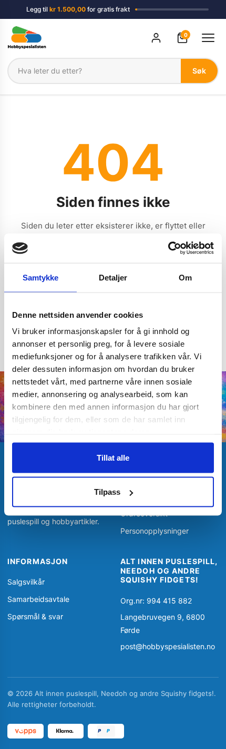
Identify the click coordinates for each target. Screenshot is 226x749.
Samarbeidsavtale (38, 599)
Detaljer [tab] (113, 277)
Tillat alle (113, 457)
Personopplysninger (154, 530)
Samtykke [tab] (41, 277)
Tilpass (107, 491)
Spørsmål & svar (35, 616)
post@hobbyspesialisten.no (167, 646)
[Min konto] (156, 38)
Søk (199, 70)
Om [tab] (185, 277)
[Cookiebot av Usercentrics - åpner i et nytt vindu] (168, 248)
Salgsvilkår (26, 581)
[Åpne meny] (208, 37)
